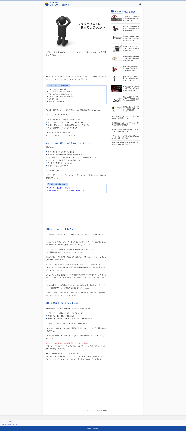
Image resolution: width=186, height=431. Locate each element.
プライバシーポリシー (8, 422)
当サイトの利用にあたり (8, 424)
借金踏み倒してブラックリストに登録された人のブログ (66, 190)
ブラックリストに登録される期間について (62, 188)
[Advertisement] (76, 65)
